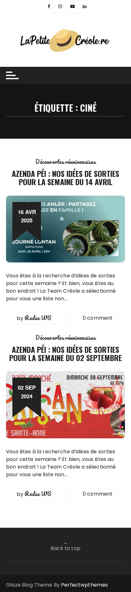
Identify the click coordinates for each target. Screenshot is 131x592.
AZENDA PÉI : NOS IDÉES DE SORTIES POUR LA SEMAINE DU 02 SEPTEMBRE (65, 353)
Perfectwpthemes (84, 585)
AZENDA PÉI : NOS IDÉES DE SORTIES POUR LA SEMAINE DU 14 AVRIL (65, 177)
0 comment (98, 318)
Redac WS (37, 318)
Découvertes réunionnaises (65, 161)
